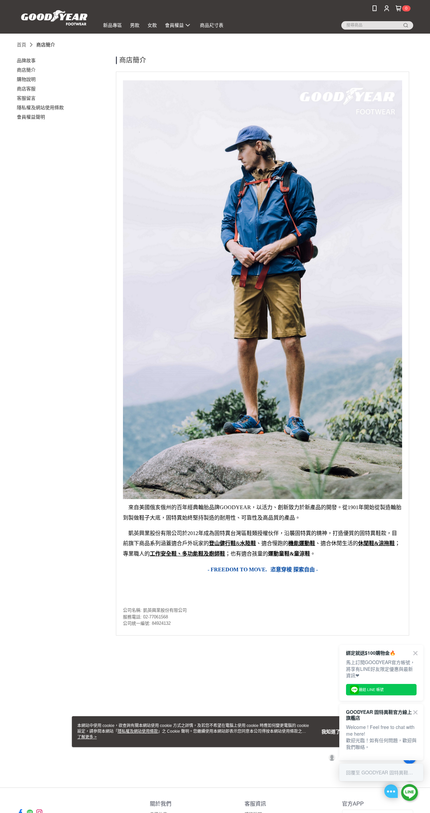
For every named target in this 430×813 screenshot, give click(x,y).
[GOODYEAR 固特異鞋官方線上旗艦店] (54, 18)
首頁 (21, 44)
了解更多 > (87, 737)
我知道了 (330, 731)
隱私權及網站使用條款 (138, 731)
